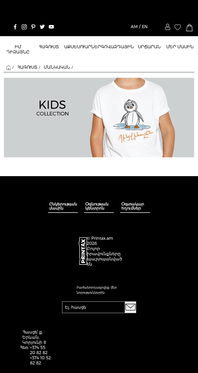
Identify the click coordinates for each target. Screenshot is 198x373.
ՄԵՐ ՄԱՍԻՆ (180, 46)
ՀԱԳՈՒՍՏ (49, 46)
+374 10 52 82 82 (40, 360)
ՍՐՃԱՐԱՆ (149, 46)
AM (134, 26)
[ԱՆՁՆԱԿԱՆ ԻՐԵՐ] (167, 27)
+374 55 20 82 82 (38, 350)
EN (145, 26)
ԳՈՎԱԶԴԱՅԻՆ (117, 46)
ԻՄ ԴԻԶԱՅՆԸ (18, 49)
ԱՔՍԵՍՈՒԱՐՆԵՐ (82, 46)
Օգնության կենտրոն (97, 206)
